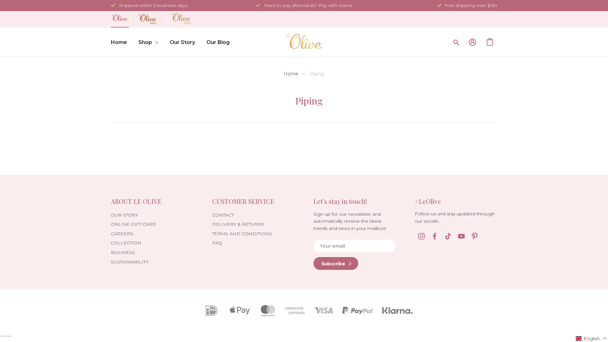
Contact (223, 215)
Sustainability (130, 262)
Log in (472, 42)
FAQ (217, 243)
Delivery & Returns (238, 224)
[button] (591, 338)
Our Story (182, 42)
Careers (122, 234)
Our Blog (218, 42)
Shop (145, 42)
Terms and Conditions (242, 234)
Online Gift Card (133, 224)
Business (123, 252)
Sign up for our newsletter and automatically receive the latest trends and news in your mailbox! (350, 221)
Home (119, 42)
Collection (126, 243)
